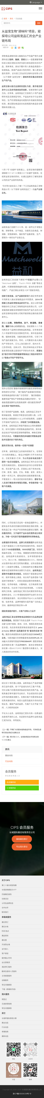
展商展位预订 (21, 839)
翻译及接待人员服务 (9, 971)
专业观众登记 (21, 846)
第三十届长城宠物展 (9, 885)
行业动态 (9, 761)
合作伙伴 (5, 908)
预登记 (4, 999)
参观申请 (12, 788)
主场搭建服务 (7, 976)
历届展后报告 (7, 894)
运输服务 (5, 980)
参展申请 (12, 782)
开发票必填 (6, 944)
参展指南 (5, 1032)
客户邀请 (5, 953)
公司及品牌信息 (7, 903)
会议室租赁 (6, 962)
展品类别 (5, 936)
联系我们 (5, 912)
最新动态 (5, 1036)
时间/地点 (5, 931)
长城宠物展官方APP (9, 890)
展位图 (4, 940)
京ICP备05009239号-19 (22, 1094)
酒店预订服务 (7, 967)
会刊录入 (5, 949)
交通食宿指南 (7, 1004)
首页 (5, 19)
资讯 (11, 19)
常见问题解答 (7, 985)
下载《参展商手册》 (9, 989)
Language (36, 2)
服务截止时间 (7, 958)
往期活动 (5, 899)
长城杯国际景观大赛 (9, 1018)
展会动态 (9, 755)
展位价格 (5, 927)
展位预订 (5, 922)
